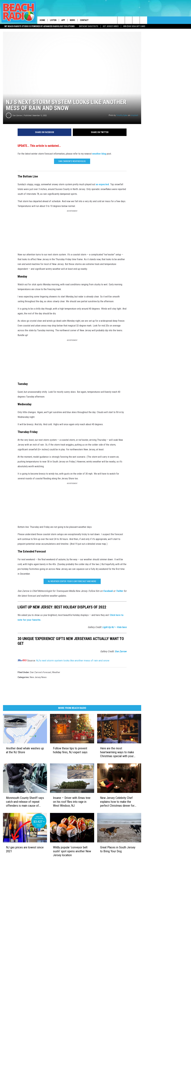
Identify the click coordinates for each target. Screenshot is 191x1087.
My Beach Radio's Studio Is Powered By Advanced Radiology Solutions (39, 26)
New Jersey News (38, 677)
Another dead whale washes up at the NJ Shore (25, 750)
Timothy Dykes (122, 115)
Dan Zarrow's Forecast (40, 672)
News (72, 20)
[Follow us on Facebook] (136, 20)
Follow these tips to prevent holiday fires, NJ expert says (70, 750)
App (63, 20)
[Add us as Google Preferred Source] (128, 20)
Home (42, 20)
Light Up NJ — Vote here (114, 627)
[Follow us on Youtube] (143, 20)
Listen (53, 20)
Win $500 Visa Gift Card (134, 26)
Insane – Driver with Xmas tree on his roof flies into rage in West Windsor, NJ (71, 801)
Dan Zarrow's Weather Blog (72, 161)
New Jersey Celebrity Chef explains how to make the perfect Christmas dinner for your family (117, 801)
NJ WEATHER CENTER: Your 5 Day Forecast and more (72, 581)
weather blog (99, 153)
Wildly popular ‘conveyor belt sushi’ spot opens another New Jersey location (72, 851)
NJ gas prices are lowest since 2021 (25, 849)
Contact (84, 20)
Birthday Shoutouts (88, 26)
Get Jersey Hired (111, 26)
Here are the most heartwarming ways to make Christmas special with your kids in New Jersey (117, 752)
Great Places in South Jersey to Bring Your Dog (117, 849)
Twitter (119, 590)
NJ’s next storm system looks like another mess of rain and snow (72, 660)
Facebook (108, 590)
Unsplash (134, 115)
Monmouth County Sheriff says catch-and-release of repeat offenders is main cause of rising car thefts (25, 801)
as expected (102, 184)
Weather (56, 672)
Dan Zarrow (17, 115)
